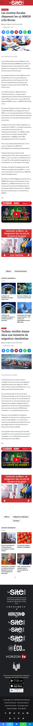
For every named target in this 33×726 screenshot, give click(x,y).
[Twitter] (8, 32)
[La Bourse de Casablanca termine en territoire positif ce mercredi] (8, 307)
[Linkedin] (12, 32)
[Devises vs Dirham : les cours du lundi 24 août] (24, 288)
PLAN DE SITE (22, 708)
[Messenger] (20, 32)
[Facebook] (3, 32)
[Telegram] (29, 32)
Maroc (9, 271)
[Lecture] (16, 214)
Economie (5, 9)
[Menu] (2, 3)
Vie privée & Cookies (10, 705)
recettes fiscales (21, 271)
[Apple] (21, 607)
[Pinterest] (16, 32)
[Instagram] (23, 607)
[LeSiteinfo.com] (16, 3)
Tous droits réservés (23, 702)
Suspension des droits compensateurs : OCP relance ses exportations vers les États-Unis (24, 318)
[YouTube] (19, 607)
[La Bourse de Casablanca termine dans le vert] (8, 288)
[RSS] (8, 607)
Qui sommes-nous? (23, 705)
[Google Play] (25, 607)
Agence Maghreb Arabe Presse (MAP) (12, 24)
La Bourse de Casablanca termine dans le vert (7, 297)
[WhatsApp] (25, 32)
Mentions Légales (12, 708)
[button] (16, 214)
